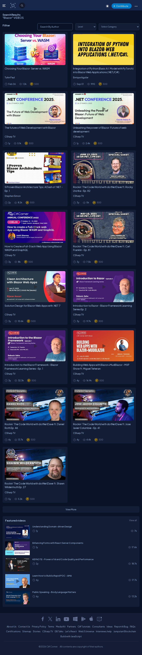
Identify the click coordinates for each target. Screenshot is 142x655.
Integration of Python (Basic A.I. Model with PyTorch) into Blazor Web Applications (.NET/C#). (103, 70)
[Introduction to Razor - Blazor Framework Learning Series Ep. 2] (103, 286)
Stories (37, 631)
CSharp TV (10, 136)
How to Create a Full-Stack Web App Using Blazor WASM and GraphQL (33, 248)
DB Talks (59, 631)
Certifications (13, 631)
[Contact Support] (99, 619)
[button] (136, 6)
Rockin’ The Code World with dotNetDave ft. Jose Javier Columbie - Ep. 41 (102, 426)
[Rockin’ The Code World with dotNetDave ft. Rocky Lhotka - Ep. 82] (103, 167)
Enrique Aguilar (80, 77)
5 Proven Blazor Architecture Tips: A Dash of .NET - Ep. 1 (34, 188)
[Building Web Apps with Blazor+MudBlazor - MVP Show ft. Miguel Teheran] (103, 345)
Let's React (71, 631)
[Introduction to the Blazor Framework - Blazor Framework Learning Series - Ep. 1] (35, 345)
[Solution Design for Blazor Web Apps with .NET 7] (35, 286)
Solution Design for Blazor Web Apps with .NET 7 (32, 305)
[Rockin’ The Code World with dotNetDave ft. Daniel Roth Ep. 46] (35, 405)
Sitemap (26, 631)
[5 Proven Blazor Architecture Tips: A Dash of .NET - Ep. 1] (35, 167)
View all (133, 520)
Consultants (98, 626)
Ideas (110, 626)
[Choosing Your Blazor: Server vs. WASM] (35, 49)
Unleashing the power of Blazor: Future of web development (100, 129)
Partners (71, 626)
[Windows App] (75, 619)
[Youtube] (67, 619)
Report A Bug (121, 626)
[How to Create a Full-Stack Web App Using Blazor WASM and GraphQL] (35, 227)
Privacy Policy (39, 626)
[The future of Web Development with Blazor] (35, 108)
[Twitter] (50, 619)
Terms (51, 626)
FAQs (132, 626)
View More (71, 509)
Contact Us (24, 626)
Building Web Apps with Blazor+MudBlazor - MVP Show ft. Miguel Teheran (101, 366)
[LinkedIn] (58, 619)
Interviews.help (104, 631)
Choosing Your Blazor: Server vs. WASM (27, 68)
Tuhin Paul (10, 77)
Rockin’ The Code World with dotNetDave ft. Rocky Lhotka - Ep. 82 (103, 188)
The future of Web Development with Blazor (30, 127)
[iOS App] (91, 619)
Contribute (122, 5)
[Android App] (83, 619)
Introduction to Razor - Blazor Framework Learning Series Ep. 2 (102, 307)
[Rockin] (35, 464)
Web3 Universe (86, 631)
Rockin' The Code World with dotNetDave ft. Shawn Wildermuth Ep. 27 (34, 485)
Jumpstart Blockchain (124, 631)
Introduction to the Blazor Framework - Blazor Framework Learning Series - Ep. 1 (31, 366)
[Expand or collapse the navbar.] (4, 5)
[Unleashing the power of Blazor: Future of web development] (103, 108)
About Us (11, 626)
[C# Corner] (13, 5)
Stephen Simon (13, 196)
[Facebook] (43, 619)
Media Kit (60, 626)
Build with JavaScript (71, 636)
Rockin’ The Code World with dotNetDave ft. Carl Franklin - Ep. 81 (101, 248)
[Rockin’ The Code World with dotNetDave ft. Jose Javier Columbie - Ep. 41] (103, 405)
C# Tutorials (84, 626)
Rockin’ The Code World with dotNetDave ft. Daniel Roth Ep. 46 (34, 426)
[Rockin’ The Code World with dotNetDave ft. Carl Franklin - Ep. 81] (103, 227)
